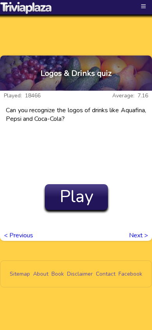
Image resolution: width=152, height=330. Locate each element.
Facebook (130, 274)
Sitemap (20, 274)
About (40, 274)
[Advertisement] (76, 28)
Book (57, 274)
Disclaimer (80, 274)
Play (77, 196)
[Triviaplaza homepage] (26, 8)
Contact (105, 274)
